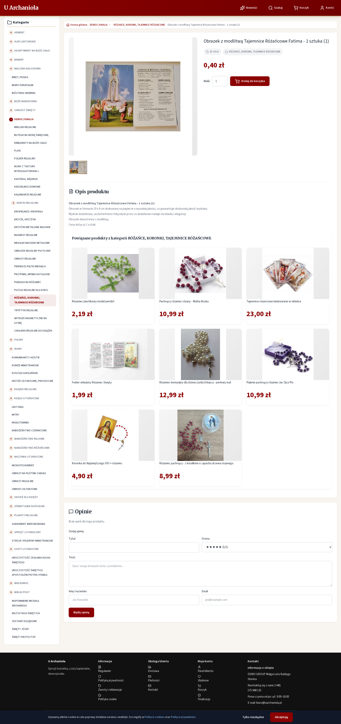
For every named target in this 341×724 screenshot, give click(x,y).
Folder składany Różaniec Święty (92, 382)
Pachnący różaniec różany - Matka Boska (184, 301)
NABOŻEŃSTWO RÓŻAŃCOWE (32, 448)
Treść (72, 557)
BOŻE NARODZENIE (25, 101)
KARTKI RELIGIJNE (27, 203)
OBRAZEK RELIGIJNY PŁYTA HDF (32, 251)
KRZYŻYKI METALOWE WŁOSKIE (32, 227)
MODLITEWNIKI (20, 423)
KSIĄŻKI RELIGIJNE (25, 389)
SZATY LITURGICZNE (26, 549)
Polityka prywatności (111, 680)
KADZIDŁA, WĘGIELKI (26, 179)
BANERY (18, 60)
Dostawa (153, 671)
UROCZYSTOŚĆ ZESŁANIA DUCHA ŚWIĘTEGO (31, 560)
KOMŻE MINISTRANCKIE (25, 365)
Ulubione (203, 680)
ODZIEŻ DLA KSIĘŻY (26, 497)
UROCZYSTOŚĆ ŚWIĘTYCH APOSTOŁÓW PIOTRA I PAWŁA (29, 572)
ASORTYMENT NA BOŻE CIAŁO (32, 51)
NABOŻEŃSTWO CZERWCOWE (29, 431)
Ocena (206, 539)
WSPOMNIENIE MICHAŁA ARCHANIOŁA (25, 603)
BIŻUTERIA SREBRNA (24, 93)
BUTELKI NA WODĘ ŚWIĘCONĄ (31, 135)
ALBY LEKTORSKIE (25, 42)
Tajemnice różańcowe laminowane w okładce (273, 301)
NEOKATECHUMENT (23, 465)
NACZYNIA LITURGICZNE (28, 457)
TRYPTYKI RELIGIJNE (26, 310)
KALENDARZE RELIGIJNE (27, 195)
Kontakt (153, 690)
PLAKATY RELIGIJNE (26, 515)
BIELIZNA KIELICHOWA (27, 69)
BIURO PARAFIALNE (23, 85)
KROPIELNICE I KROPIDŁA (28, 212)
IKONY (18, 349)
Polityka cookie (107, 699)
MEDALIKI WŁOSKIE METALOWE (32, 243)
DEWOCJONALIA (24, 119)
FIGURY (18, 340)
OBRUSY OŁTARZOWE (24, 489)
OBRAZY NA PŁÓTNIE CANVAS (29, 473)
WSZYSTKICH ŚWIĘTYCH (26, 613)
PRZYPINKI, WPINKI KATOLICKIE (32, 274)
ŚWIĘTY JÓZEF (20, 629)
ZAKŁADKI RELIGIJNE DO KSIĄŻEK (33, 331)
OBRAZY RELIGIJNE (25, 259)
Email (205, 591)
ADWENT (19, 33)
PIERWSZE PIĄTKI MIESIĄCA (30, 266)
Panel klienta (205, 671)
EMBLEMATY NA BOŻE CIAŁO (30, 143)
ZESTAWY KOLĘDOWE (24, 621)
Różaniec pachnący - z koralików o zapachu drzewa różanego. (196, 463)
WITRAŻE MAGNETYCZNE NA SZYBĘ (30, 320)
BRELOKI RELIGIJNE (25, 127)
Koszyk (202, 690)
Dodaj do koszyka (253, 81)
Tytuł (72, 539)
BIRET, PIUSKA (20, 77)
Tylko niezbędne (253, 717)
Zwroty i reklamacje (110, 690)
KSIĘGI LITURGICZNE (26, 398)
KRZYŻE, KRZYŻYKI (25, 219)
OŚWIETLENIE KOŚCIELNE (29, 506)
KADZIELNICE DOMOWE (27, 187)
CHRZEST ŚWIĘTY (24, 110)
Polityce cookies (154, 717)
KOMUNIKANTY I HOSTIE (26, 358)
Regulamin (104, 671)
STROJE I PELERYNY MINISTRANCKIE (32, 541)
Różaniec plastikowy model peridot (93, 301)
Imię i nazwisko (78, 591)
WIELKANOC (21, 583)
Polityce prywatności (183, 717)
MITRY (15, 415)
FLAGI (17, 151)
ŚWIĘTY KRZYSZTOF (24, 637)
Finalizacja (204, 699)
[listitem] (78, 167)
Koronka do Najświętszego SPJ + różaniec (97, 463)
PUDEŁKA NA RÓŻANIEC (27, 282)
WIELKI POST (22, 592)
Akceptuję (281, 717)
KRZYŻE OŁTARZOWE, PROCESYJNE (32, 381)
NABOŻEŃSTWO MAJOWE (29, 439)
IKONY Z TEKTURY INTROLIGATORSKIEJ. (26, 168)
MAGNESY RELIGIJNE (25, 235)
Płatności (153, 680)
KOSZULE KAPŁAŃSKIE (25, 373)
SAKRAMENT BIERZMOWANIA (28, 524)
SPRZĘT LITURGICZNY (27, 532)
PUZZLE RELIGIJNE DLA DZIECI (31, 290)
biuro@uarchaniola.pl (269, 703)
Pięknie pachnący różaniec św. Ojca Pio (269, 382)
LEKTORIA (17, 407)
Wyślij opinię (81, 612)
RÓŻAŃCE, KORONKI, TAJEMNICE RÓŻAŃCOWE (29, 300)
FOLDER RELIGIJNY (24, 159)
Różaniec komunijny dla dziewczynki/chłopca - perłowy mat (195, 382)
